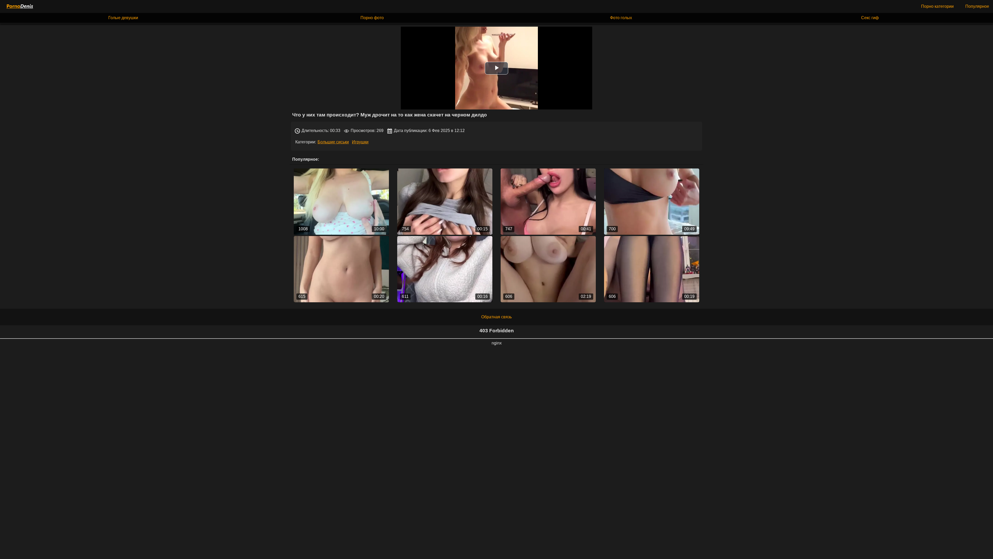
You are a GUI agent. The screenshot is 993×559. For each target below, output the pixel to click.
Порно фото (372, 18)
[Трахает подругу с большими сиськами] (548, 269)
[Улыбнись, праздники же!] (444, 269)
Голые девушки (123, 18)
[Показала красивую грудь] (341, 269)
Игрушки (360, 142)
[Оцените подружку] (444, 201)
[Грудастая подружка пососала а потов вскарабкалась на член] (651, 201)
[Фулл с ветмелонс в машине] (341, 201)
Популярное (977, 6)
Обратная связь (496, 317)
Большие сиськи (333, 142)
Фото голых (621, 18)
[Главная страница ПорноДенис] (19, 6)
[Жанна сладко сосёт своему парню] (548, 201)
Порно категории (937, 6)
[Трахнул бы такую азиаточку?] (651, 269)
